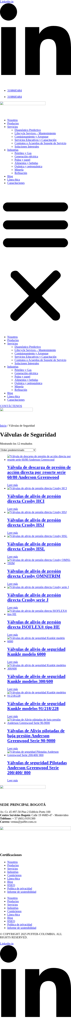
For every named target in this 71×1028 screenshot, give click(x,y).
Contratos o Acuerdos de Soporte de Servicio (40, 143)
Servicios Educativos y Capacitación (35, 139)
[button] (35, 260)
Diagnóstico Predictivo (28, 130)
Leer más (12, 485)
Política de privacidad (19, 888)
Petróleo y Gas (23, 153)
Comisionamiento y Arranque (31, 136)
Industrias (12, 149)
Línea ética (13, 179)
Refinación (21, 173)
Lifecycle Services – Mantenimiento (35, 133)
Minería (19, 169)
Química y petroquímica (28, 166)
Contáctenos (14, 875)
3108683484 (14, 90)
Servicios (12, 126)
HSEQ (11, 885)
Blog (10, 176)
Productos (13, 123)
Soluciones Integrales (27, 146)
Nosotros (12, 120)
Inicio (3, 425)
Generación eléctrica (26, 156)
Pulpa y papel (22, 159)
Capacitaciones (16, 182)
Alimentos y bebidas (26, 163)
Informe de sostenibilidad (21, 891)
